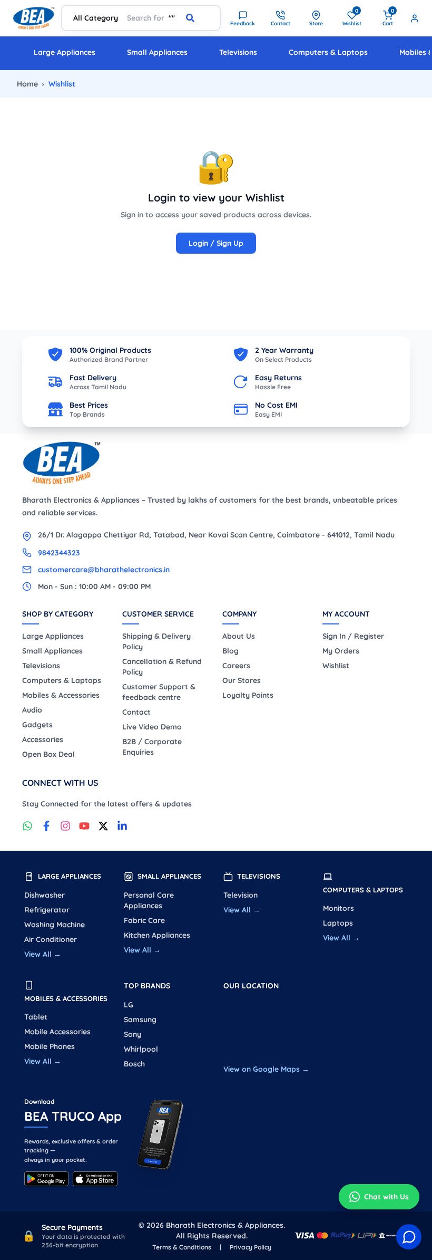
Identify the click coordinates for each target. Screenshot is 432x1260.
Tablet (35, 1017)
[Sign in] (414, 18)
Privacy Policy (250, 1247)
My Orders (340, 651)
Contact (136, 712)
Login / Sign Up (216, 243)
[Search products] (198, 18)
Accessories (42, 739)
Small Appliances (157, 52)
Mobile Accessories (57, 1031)
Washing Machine (54, 924)
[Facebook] (46, 826)
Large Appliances (64, 52)
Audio (32, 710)
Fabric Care (144, 920)
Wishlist (335, 665)
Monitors (338, 908)
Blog (230, 651)
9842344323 (59, 552)
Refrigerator (47, 910)
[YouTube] (84, 826)
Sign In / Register (353, 636)
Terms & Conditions (181, 1247)
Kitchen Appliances (157, 935)
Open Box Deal (48, 754)
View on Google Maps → (266, 1069)
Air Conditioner (50, 939)
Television (240, 895)
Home (27, 84)
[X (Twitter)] (103, 826)
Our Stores (241, 680)
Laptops (338, 923)
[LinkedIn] (122, 826)
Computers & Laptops (328, 52)
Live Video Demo (152, 727)
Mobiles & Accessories (61, 695)
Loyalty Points (247, 695)
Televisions (238, 52)
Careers (236, 665)
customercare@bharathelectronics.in (104, 569)
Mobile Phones (49, 1046)
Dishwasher (44, 895)
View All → (42, 954)
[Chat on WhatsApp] (27, 826)
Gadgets (37, 724)
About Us (238, 636)
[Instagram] (65, 826)
